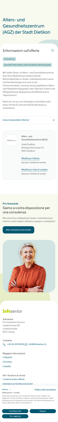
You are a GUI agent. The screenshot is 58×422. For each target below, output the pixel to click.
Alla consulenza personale (18, 229)
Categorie (7, 357)
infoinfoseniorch (37, 344)
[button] (6, 389)
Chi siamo (7, 361)
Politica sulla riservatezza (45, 389)
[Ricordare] (53, 50)
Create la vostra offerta (14, 379)
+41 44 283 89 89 (15, 344)
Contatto (7, 366)
